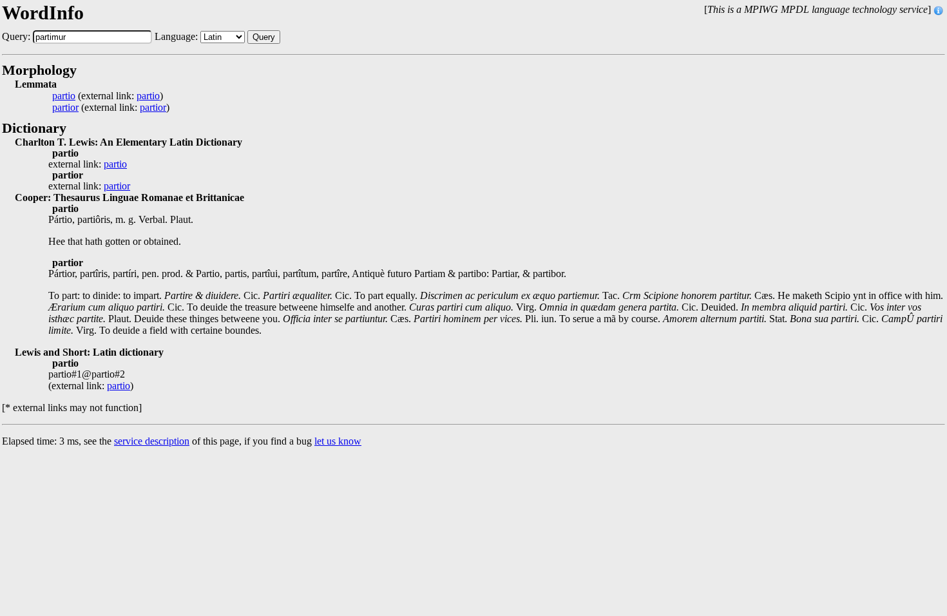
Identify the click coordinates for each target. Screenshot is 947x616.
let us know (337, 441)
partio (63, 96)
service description (151, 441)
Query (264, 37)
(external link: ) (107, 96)
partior (65, 107)
